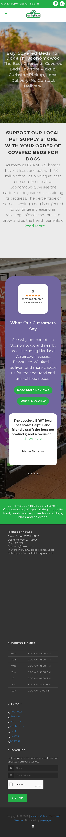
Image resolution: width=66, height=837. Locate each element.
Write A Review (33, 401)
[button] (28, 474)
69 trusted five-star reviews (33, 301)
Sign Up (17, 797)
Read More (34, 226)
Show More (33, 439)
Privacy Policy (39, 816)
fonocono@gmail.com (21, 546)
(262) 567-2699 (16, 543)
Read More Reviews (33, 390)
